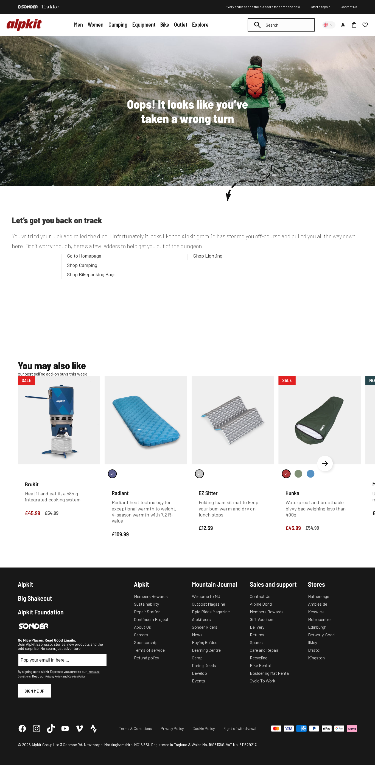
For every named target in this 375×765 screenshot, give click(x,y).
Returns (257, 634)
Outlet (181, 24)
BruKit (32, 484)
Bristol (314, 650)
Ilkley (312, 642)
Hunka (292, 493)
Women (95, 24)
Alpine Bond (261, 603)
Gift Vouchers (262, 619)
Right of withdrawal (239, 728)
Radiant (120, 493)
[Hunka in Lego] (310, 473)
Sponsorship (146, 642)
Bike (164, 24)
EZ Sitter (208, 493)
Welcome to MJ (206, 596)
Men (78, 24)
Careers (141, 634)
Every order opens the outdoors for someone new (263, 7)
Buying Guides (204, 642)
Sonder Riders (204, 626)
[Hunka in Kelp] (298, 473)
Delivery (257, 626)
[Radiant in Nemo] (112, 473)
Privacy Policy (53, 676)
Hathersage (318, 596)
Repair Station (147, 611)
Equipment (144, 24)
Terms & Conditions (135, 728)
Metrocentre (319, 619)
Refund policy (146, 657)
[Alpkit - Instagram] (36, 728)
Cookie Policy (203, 728)
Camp (197, 657)
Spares (256, 642)
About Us (142, 626)
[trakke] (50, 7)
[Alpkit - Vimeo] (79, 728)
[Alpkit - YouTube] (65, 728)
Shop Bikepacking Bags (91, 274)
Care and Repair (264, 650)
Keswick (316, 611)
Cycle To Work (262, 680)
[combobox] (281, 25)
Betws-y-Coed (321, 634)
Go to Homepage (84, 256)
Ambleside (317, 603)
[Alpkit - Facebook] (22, 728)
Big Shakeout (35, 598)
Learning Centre (206, 650)
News (197, 634)
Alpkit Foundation (41, 612)
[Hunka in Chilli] (286, 473)
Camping (117, 24)
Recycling (258, 657)
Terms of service (149, 650)
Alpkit (25, 584)
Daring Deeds (204, 665)
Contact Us (349, 7)
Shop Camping (82, 265)
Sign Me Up (34, 690)
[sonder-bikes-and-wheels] (28, 7)
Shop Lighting (207, 256)
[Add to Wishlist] (93, 381)
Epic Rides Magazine (211, 611)
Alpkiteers (201, 619)
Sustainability (146, 603)
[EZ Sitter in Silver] (199, 473)
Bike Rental (260, 665)
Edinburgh (317, 626)
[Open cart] (354, 25)
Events (198, 680)
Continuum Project (151, 619)
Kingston (316, 657)
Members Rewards (151, 596)
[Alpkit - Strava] (93, 728)
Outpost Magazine (208, 603)
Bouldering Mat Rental (270, 673)
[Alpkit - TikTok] (50, 728)
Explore (200, 24)
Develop (199, 673)
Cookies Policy (76, 676)
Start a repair (320, 7)
